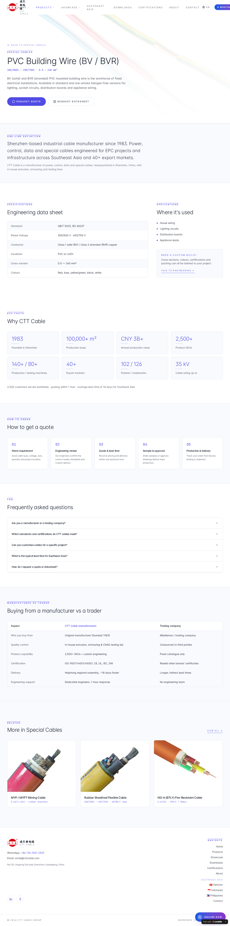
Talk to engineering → (178, 270)
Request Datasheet (73, 101)
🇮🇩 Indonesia (215, 890)
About (174, 7)
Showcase (69, 7)
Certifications (151, 7)
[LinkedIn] (10, 899)
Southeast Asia (95, 8)
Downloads (123, 7)
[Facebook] (20, 899)
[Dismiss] (226, 922)
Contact (193, 7)
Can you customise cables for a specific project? (39, 544)
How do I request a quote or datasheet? (34, 566)
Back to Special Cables (28, 45)
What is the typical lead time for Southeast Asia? (39, 555)
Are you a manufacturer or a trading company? (38, 523)
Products (44, 7)
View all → (215, 730)
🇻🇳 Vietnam (216, 884)
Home (22, 7)
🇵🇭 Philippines (214, 895)
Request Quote (29, 101)
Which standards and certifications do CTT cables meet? (44, 533)
